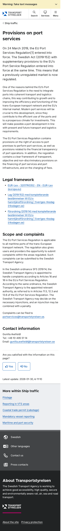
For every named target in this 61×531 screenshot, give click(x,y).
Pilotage (7, 397)
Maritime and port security (18, 422)
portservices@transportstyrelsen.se (23, 316)
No (25, 366)
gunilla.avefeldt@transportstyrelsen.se (32, 341)
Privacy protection (32, 522)
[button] (34, 14)
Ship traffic (11, 23)
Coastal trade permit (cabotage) (21, 410)
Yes (11, 366)
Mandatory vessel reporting (18, 416)
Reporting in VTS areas (16, 403)
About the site (11, 522)
